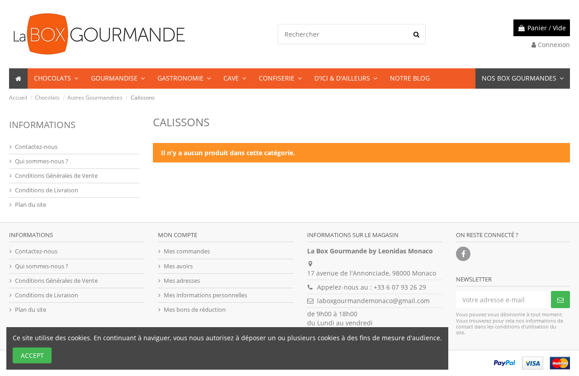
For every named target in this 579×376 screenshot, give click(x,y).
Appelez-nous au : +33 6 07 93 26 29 (371, 287)
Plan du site (30, 204)
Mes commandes (187, 251)
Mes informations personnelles (205, 295)
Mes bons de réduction (195, 309)
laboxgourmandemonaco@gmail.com (373, 300)
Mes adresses (182, 280)
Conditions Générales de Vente (56, 175)
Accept (32, 355)
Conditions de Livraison (46, 190)
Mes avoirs (178, 266)
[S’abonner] (560, 299)
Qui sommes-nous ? (41, 161)
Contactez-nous (36, 147)
